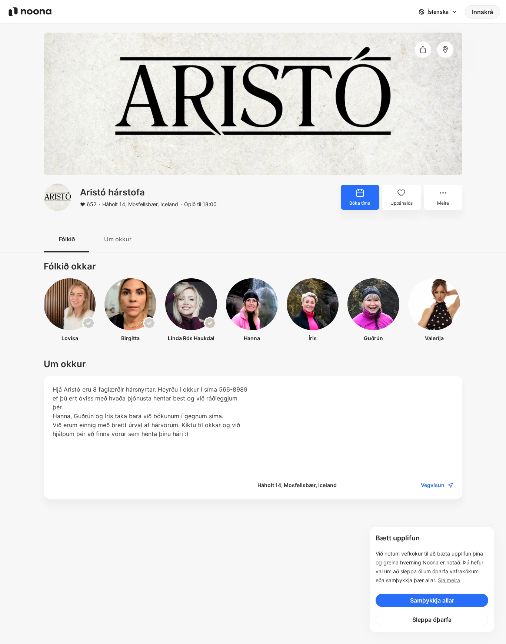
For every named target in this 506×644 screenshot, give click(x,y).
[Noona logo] (30, 11)
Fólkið (67, 239)
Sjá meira (449, 580)
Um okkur (118, 239)
